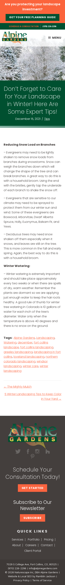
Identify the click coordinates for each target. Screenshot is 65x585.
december (25, 342)
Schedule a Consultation (24, 26)
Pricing (48, 539)
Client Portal (32, 551)
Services (17, 539)
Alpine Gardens (24, 338)
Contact (47, 545)
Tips (47, 119)
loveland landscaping (29, 357)
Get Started (33, 488)
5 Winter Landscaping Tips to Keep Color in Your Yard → (33, 396)
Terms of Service (42, 580)
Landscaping (45, 338)
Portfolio (34, 539)
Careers (30, 545)
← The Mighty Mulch (18, 387)
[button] (32, 518)
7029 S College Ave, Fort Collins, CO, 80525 (31, 564)
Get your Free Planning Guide (32, 17)
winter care (30, 366)
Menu (56, 38)
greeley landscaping (18, 352)
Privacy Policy (21, 580)
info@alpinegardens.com (43, 568)
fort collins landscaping (36, 347)
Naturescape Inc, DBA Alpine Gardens (36, 572)
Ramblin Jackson (45, 576)
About (16, 545)
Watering (10, 342)
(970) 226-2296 (49, 26)
